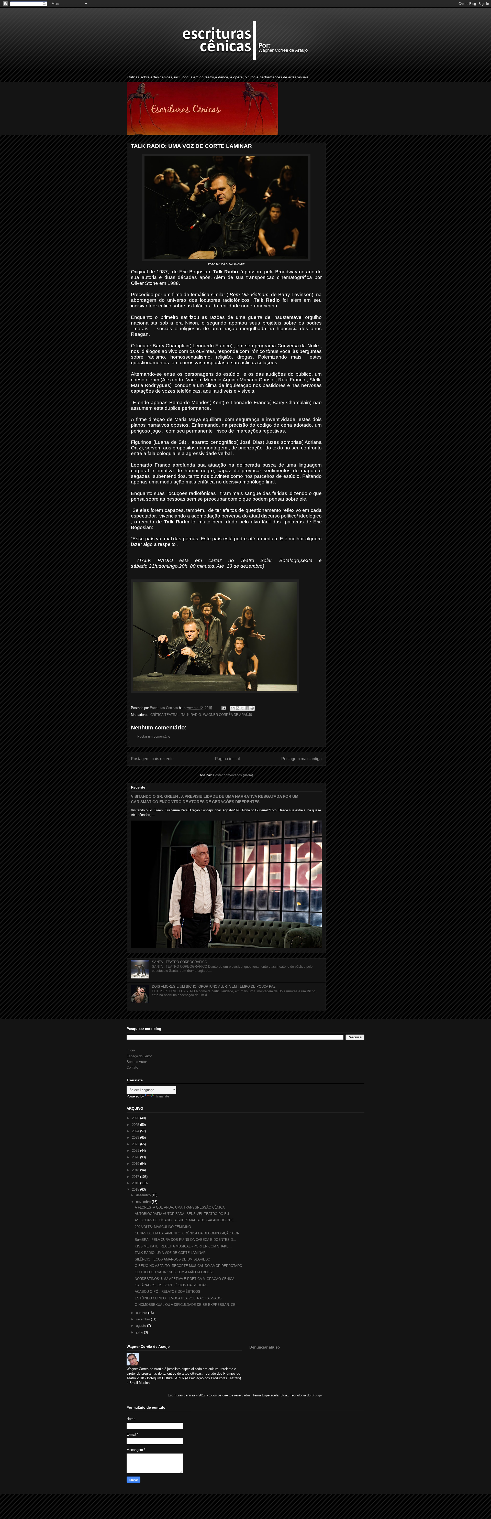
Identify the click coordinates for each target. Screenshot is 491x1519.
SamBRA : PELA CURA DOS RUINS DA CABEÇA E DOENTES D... (185, 1240)
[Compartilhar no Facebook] (247, 708)
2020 (136, 1157)
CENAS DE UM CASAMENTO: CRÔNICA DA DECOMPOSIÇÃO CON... (188, 1233)
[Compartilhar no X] (242, 708)
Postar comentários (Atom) (233, 775)
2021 (136, 1150)
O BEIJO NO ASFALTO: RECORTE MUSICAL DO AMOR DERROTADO (188, 1266)
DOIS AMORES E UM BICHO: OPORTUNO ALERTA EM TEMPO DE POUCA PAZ (213, 986)
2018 (136, 1170)
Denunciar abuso (264, 1347)
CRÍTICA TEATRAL (164, 715)
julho (140, 1332)
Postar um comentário (153, 736)
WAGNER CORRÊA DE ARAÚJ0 (227, 715)
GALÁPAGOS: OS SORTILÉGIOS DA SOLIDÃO (171, 1285)
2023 (136, 1137)
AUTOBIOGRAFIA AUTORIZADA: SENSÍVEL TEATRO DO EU (182, 1214)
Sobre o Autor (137, 1062)
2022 (136, 1144)
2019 (136, 1164)
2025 (136, 1125)
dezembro (144, 1195)
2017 (136, 1177)
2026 (136, 1118)
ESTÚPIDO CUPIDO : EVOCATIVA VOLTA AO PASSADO (178, 1298)
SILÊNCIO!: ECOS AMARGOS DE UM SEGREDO (172, 1259)
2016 (136, 1183)
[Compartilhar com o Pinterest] (252, 708)
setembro (143, 1319)
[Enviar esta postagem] (223, 708)
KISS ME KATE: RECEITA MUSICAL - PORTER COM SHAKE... (183, 1246)
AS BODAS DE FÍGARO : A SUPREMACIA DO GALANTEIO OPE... (186, 1220)
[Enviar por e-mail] (232, 708)
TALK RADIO (191, 715)
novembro (144, 1202)
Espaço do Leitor (139, 1056)
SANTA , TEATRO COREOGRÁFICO (179, 962)
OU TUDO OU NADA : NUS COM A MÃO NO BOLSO (174, 1272)
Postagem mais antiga (301, 759)
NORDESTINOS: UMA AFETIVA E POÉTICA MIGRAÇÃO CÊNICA (185, 1279)
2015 (136, 1189)
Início (131, 1050)
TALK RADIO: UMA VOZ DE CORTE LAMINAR (170, 1253)
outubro (142, 1313)
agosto (141, 1326)
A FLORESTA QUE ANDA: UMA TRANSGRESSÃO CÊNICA (180, 1207)
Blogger (316, 1395)
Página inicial (227, 759)
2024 (136, 1131)
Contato (132, 1067)
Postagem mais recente (152, 759)
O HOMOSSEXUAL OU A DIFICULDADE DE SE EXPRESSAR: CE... (187, 1305)
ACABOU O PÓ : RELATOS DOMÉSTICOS (167, 1292)
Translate (162, 1096)
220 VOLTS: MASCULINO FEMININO (163, 1227)
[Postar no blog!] (237, 708)
